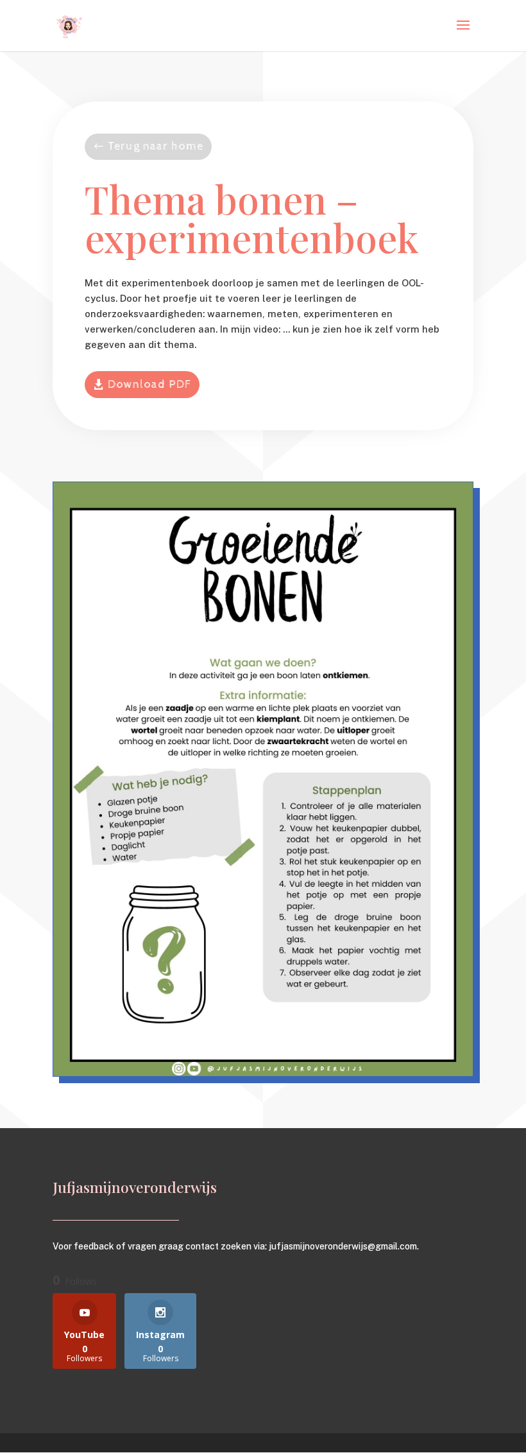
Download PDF (149, 384)
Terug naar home (155, 146)
